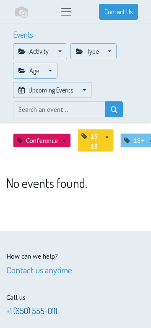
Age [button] (34, 70)
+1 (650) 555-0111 (31, 310)
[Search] (114, 109)
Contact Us (118, 12)
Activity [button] (39, 51)
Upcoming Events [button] (50, 90)
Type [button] (93, 51)
